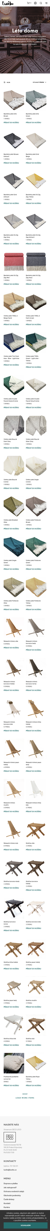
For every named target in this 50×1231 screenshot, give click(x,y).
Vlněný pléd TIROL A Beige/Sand (11, 317)
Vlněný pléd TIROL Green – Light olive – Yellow (32, 358)
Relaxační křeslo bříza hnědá (33, 723)
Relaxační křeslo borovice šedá (31, 642)
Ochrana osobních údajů (14, 1191)
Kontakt (7, 1203)
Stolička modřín (31, 1000)
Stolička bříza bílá (10, 1039)
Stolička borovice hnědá (32, 882)
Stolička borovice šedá (11, 881)
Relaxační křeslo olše (11, 641)
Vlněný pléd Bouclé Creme (10, 481)
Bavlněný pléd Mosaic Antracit (11, 155)
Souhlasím (26, 1225)
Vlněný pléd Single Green (10, 561)
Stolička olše (30, 843)
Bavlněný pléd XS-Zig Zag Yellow (33, 196)
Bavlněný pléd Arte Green (32, 115)
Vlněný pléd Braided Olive (11, 521)
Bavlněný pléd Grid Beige (32, 155)
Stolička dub (30, 1039)
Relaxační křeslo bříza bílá (33, 804)
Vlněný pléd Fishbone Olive (11, 602)
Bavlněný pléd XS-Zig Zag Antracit (33, 236)
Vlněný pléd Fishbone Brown (33, 521)
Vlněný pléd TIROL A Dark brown (33, 317)
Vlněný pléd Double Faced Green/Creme (11, 400)
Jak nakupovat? (10, 1187)
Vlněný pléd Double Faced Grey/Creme (32, 400)
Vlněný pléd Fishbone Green (33, 561)
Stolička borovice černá (10, 923)
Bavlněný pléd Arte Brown (10, 115)
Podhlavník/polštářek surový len (11, 1078)
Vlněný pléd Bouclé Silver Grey (32, 440)
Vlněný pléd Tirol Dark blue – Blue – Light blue (11, 357)
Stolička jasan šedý (10, 1000)
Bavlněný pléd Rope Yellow (33, 1078)
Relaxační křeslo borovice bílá (9, 723)
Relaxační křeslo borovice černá (31, 683)
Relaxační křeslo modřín (9, 804)
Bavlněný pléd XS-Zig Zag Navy (33, 276)
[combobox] (39, 82)
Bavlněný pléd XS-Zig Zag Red (11, 276)
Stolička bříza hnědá (11, 962)
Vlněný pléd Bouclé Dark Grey (10, 440)
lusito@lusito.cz (10, 1170)
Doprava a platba (11, 1183)
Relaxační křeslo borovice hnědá (9, 683)
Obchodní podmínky (12, 1195)
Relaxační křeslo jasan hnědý (11, 763)
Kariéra (7, 1207)
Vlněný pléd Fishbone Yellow (33, 602)
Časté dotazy (9, 1199)
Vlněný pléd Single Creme (32, 481)
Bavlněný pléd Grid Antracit (10, 196)
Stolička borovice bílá (33, 922)
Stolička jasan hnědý (33, 962)
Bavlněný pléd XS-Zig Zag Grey (11, 236)
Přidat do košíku (11, 123)
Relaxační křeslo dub (11, 843)
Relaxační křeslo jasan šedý (33, 763)
